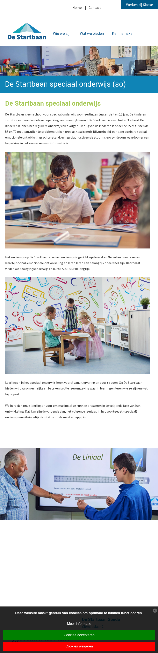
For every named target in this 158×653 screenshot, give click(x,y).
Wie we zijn (62, 33)
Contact (94, 7)
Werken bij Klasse (139, 4)
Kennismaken (123, 33)
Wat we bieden (92, 33)
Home (77, 7)
